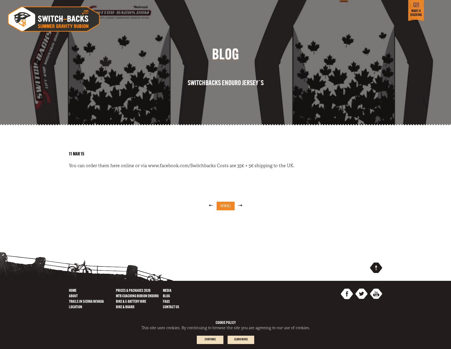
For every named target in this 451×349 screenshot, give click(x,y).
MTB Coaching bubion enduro (137, 296)
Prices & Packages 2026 (133, 291)
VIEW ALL (225, 206)
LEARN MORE (241, 339)
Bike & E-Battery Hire (131, 302)
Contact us (171, 307)
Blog (166, 296)
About (73, 296)
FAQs (166, 302)
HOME (72, 291)
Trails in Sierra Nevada (86, 302)
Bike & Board (125, 307)
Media (167, 291)
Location (75, 307)
